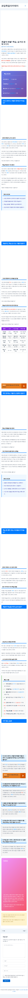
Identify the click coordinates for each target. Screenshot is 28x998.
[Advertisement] (14, 26)
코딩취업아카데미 (9, 5)
